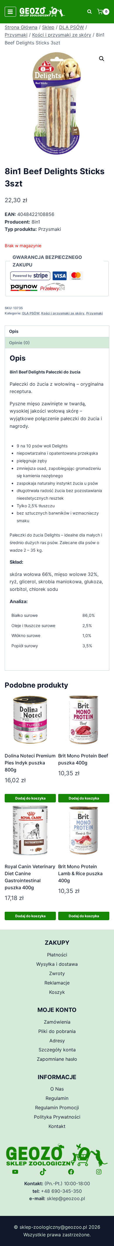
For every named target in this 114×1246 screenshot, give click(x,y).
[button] (101, 58)
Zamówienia (57, 1022)
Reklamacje (57, 983)
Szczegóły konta (57, 1050)
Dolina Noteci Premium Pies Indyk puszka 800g (30, 763)
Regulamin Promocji (57, 1107)
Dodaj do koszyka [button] (30, 798)
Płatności (57, 955)
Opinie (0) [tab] (19, 342)
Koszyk (57, 992)
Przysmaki (94, 313)
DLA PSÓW (30, 313)
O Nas (57, 1089)
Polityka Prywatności (57, 1117)
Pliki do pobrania (57, 1031)
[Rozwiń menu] (10, 11)
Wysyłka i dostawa (57, 964)
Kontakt (57, 1126)
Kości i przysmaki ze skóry (62, 313)
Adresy (57, 1040)
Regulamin (57, 1098)
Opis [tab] (13, 331)
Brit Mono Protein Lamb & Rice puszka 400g (80, 873)
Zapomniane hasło (57, 1059)
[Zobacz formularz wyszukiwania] (89, 11)
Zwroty (57, 973)
